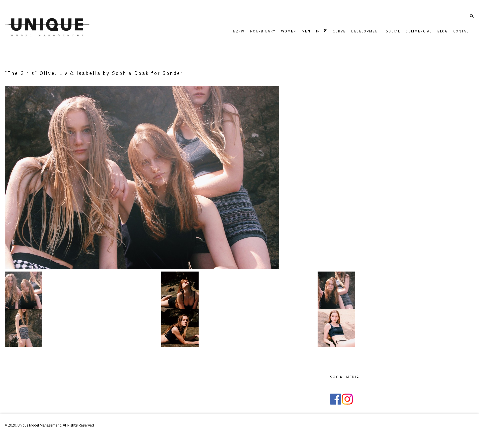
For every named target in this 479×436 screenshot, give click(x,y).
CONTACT (462, 31)
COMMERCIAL (419, 31)
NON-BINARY (263, 31)
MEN (306, 31)
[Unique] (75, 25)
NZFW (238, 31)
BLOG (442, 31)
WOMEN (288, 31)
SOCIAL (393, 31)
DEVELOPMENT (365, 31)
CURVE (339, 31)
